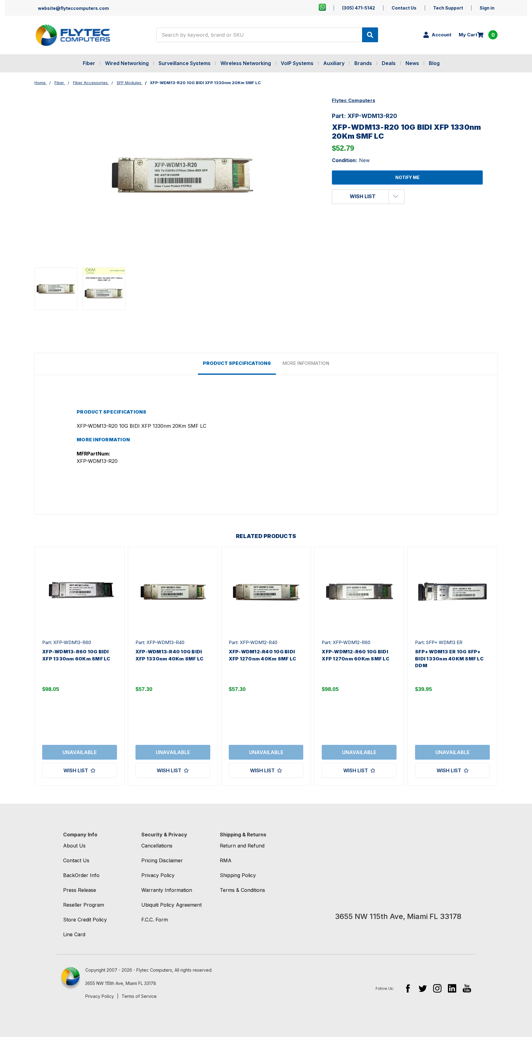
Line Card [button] (74, 934)
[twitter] (422, 988)
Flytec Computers (353, 100)
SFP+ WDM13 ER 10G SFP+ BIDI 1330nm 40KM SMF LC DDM (449, 658)
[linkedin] (452, 988)
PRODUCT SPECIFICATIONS (237, 363)
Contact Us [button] (76, 860)
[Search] (370, 34)
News (412, 63)
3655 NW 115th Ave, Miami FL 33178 (120, 983)
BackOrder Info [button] (81, 875)
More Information (305, 363)
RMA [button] (226, 860)
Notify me (407, 177)
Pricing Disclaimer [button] (162, 860)
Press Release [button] (79, 890)
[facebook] (408, 988)
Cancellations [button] (156, 846)
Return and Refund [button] (242, 846)
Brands (363, 63)
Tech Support (448, 7)
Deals (389, 63)
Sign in (487, 7)
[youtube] (467, 988)
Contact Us (404, 7)
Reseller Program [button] (83, 905)
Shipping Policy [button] (238, 875)
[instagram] (437, 988)
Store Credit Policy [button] (85, 920)
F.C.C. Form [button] (154, 920)
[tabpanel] (79, 666)
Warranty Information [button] (166, 890)
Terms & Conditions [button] (242, 890)
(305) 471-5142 (358, 7)
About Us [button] (74, 846)
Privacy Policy (99, 996)
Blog (434, 63)
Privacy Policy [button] (158, 875)
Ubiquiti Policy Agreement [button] (171, 905)
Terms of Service (139, 996)
